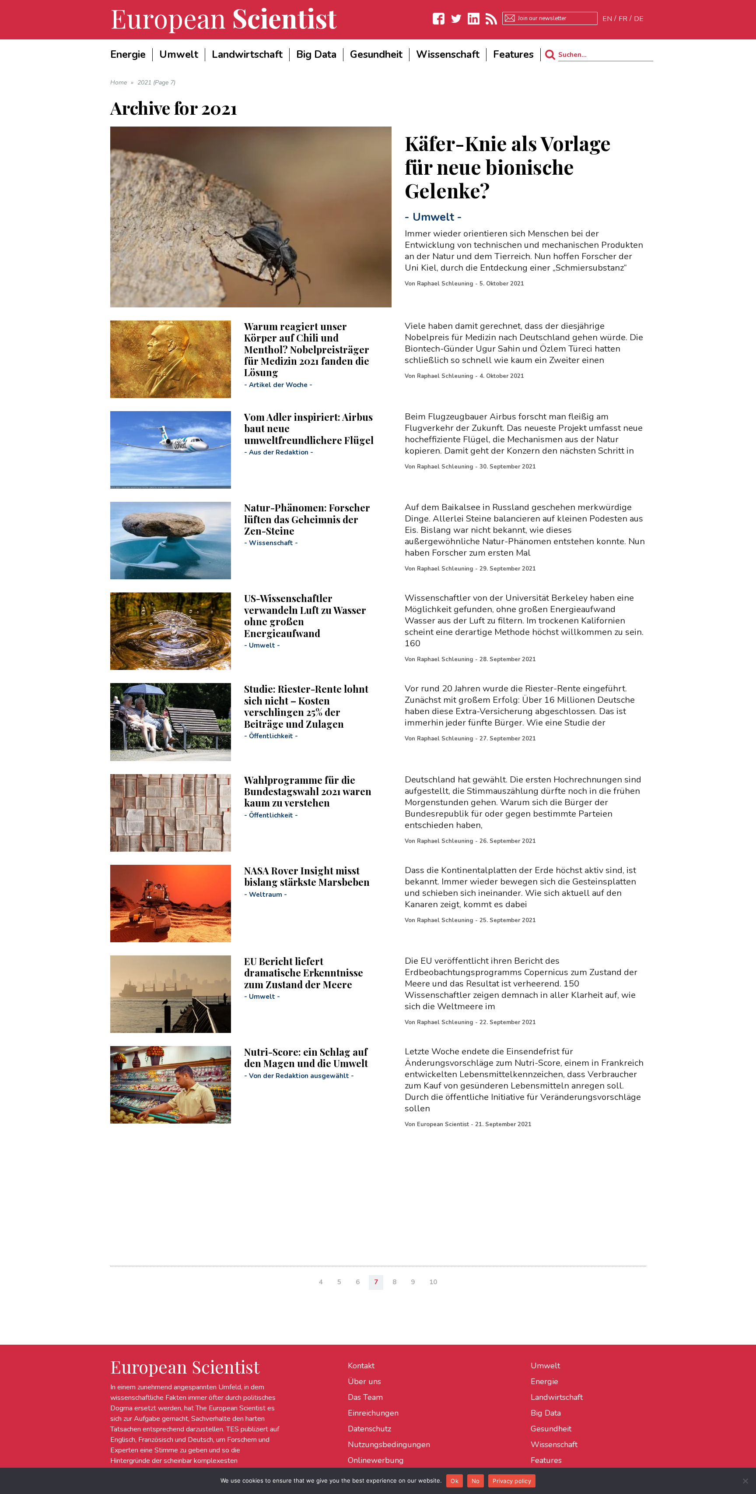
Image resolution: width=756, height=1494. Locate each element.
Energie (544, 1381)
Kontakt (361, 1365)
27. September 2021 (508, 739)
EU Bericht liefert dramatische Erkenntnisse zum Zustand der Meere (303, 973)
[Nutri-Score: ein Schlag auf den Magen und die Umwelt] (170, 1085)
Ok (454, 1480)
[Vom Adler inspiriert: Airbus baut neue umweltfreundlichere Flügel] (170, 450)
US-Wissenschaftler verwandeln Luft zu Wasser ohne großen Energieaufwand (305, 615)
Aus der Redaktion (278, 452)
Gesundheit (551, 1429)
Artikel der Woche (278, 385)
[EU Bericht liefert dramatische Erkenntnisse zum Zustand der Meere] (170, 994)
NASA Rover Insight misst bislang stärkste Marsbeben (307, 876)
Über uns (364, 1381)
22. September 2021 (508, 1022)
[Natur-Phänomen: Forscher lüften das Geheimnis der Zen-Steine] (170, 540)
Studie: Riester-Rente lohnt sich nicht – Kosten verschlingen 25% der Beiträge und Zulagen (306, 706)
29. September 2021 (508, 569)
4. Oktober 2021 (502, 376)
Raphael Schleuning (445, 284)
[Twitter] (456, 18)
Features (546, 1460)
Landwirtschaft (557, 1397)
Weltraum (265, 894)
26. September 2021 (508, 841)
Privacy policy (512, 1480)
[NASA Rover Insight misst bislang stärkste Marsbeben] (170, 903)
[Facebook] (439, 18)
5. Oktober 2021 (502, 284)
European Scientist (443, 1124)
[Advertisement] (372, 1196)
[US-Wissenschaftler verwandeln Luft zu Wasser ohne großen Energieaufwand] (170, 631)
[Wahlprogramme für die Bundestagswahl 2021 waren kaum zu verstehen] (170, 813)
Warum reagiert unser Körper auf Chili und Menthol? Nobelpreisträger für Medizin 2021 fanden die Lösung (306, 349)
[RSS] (491, 18)
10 (433, 1282)
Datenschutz (369, 1429)
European (223, 17)
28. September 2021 (508, 659)
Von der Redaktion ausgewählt (299, 1075)
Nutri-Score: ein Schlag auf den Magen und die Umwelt (306, 1057)
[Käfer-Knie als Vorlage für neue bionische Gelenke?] (251, 217)
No (476, 1480)
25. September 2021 (508, 920)
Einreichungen (373, 1413)
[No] (745, 1480)
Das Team (365, 1397)
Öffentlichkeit (271, 736)
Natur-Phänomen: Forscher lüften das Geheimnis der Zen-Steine (307, 519)
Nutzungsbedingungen (389, 1444)
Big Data (546, 1413)
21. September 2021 (503, 1124)
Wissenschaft (271, 543)
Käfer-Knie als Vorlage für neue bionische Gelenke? (508, 166)
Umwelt (433, 217)
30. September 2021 (508, 467)
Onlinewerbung (376, 1460)
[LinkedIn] (474, 18)
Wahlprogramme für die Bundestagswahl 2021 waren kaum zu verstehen (307, 791)
